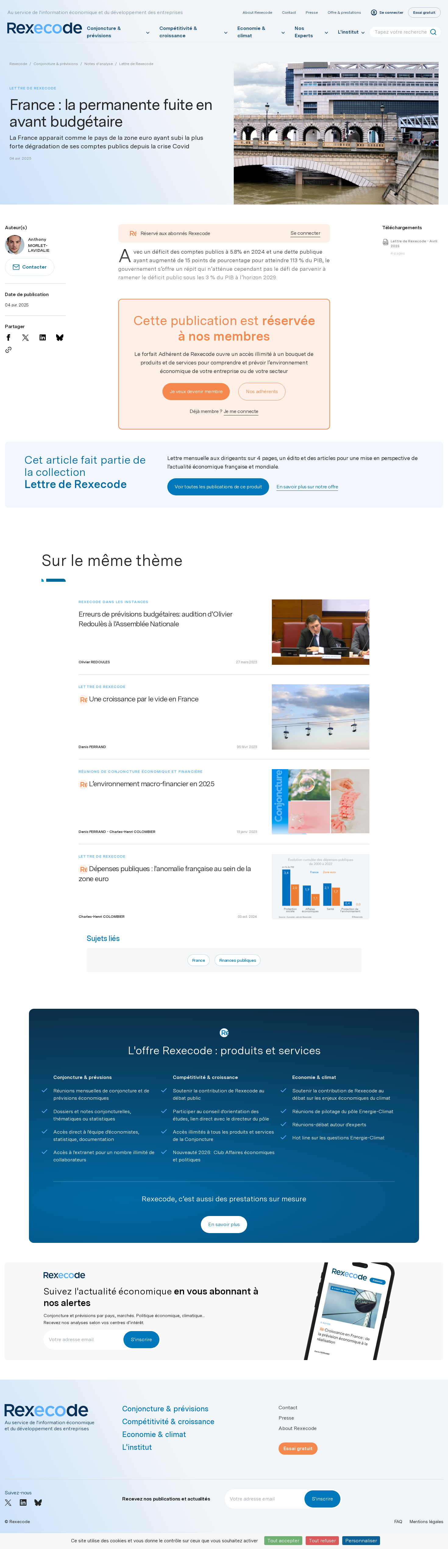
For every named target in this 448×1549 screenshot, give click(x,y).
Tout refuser (322, 1541)
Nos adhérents (262, 391)
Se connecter (305, 233)
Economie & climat (251, 31)
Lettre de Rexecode (136, 64)
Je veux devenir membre (196, 391)
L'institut (348, 32)
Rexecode (18, 64)
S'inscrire (141, 1339)
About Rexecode (257, 12)
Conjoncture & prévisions (104, 31)
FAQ (398, 1521)
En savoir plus (224, 1224)
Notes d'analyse (98, 64)
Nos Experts (304, 31)
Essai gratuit (298, 1448)
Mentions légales (426, 1521)
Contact (289, 12)
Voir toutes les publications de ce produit (218, 487)
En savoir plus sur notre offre (307, 487)
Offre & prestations (344, 12)
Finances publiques (237, 960)
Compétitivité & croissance (178, 31)
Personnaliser (361, 1541)
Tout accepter (283, 1541)
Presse (312, 12)
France (198, 960)
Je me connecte (241, 411)
